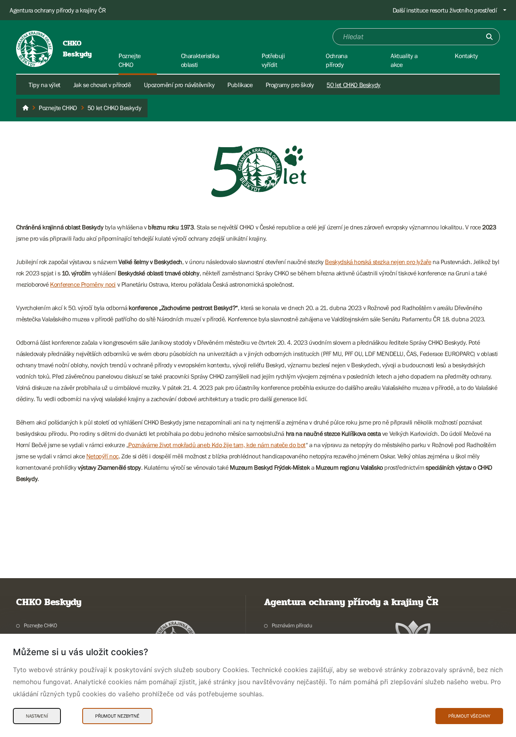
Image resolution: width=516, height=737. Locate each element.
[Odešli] (489, 37)
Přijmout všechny (469, 716)
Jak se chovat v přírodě (102, 84)
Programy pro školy (290, 84)
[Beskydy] (25, 108)
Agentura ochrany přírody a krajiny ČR (58, 10)
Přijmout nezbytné (117, 716)
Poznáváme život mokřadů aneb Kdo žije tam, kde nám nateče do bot (216, 444)
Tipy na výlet (44, 84)
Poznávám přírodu (292, 625)
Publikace (239, 84)
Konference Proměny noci (83, 284)
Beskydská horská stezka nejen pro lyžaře (378, 261)
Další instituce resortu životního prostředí (445, 10)
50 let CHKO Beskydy (353, 84)
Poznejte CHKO (40, 625)
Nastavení (37, 716)
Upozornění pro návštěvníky (179, 84)
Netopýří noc (102, 456)
